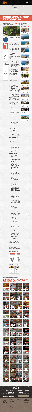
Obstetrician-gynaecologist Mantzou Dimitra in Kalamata (6, 347)
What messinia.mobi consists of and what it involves (19, 402)
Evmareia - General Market (6, 379)
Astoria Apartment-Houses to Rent (12, 312)
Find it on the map (23, 26)
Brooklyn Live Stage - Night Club (19, 325)
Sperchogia (5, 74)
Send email (5, 58)
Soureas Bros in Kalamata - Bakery (13, 370)
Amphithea (5, 76)
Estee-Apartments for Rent (19, 302)
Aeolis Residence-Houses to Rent (25, 379)
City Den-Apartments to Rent (25, 361)
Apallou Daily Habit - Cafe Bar (26, 321)
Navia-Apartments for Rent (12, 302)
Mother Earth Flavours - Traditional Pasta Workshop (6, 365)
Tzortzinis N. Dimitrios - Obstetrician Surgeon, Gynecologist (6, 324)
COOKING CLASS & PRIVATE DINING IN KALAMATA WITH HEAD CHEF (25, 338)
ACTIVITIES (8, 23)
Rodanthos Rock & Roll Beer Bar (12, 325)
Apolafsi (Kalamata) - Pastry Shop (26, 375)
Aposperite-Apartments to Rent (19, 370)
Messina (5, 66)
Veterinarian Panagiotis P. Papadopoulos (19, 375)
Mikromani (5, 69)
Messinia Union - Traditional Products (6, 312)
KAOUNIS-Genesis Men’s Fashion (19, 334)
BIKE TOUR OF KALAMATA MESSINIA (13, 366)
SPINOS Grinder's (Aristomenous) (19, 348)
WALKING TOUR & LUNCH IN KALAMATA (19, 339)
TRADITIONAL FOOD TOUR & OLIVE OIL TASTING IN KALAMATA (6, 356)
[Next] (19, 251)
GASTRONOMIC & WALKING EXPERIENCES (8, 24)
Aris (5, 71)
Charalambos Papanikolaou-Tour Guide (25, 312)
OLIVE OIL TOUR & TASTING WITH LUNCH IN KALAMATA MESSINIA (12, 292)
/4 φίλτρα (26, 26)
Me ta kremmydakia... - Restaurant (6, 352)
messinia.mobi (5, 23)
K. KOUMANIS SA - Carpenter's (6, 343)
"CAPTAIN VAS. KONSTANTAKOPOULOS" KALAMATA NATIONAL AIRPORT (20, 283)
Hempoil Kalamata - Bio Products (12, 330)
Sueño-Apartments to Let (6, 361)
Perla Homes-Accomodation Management (19, 366)
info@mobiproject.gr (13, 407)
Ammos (5, 78)
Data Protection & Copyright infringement (19, 410)
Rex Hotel (19, 313)
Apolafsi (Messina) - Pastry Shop (12, 284)
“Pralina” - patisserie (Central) (12, 352)
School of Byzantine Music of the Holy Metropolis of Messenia (19, 351)
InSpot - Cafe (26, 308)
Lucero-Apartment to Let (13, 361)
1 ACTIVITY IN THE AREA (6, 39)
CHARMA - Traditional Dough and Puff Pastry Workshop (12, 297)
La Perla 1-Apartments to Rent (6, 370)
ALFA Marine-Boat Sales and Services (25, 293)
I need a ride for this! (6, 46)
